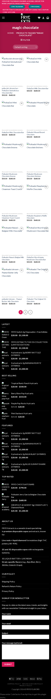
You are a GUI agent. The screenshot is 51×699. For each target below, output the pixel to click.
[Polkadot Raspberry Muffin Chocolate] (38, 198)
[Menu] (3, 18)
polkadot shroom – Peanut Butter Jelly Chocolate (12, 300)
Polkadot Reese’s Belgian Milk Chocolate (13, 258)
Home (10, 33)
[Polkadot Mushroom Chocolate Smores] (13, 156)
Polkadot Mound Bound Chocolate (36, 133)
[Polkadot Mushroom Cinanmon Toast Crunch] (13, 198)
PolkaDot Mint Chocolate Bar (13, 132)
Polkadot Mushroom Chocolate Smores (9, 175)
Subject (5, 633)
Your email (6, 624)
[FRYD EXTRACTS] (25, 17)
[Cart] (47, 17)
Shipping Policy (8, 581)
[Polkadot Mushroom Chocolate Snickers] (38, 156)
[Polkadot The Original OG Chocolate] (38, 281)
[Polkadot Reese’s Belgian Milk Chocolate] (13, 239)
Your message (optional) (12, 643)
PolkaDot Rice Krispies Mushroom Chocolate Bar (36, 258)
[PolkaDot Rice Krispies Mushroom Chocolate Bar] (38, 239)
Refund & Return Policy (11, 586)
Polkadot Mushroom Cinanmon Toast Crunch (11, 217)
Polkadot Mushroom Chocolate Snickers (34, 175)
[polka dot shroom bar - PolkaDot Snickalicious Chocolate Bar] (13, 70)
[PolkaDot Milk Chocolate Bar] (38, 70)
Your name (6, 614)
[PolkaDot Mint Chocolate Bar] (13, 114)
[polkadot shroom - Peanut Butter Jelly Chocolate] (13, 281)
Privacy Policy (8, 591)
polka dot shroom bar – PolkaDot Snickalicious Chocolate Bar (10, 90)
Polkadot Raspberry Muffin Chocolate (37, 217)
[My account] (43, 17)
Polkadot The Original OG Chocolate (36, 300)
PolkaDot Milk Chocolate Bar (37, 88)
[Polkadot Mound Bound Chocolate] (38, 114)
